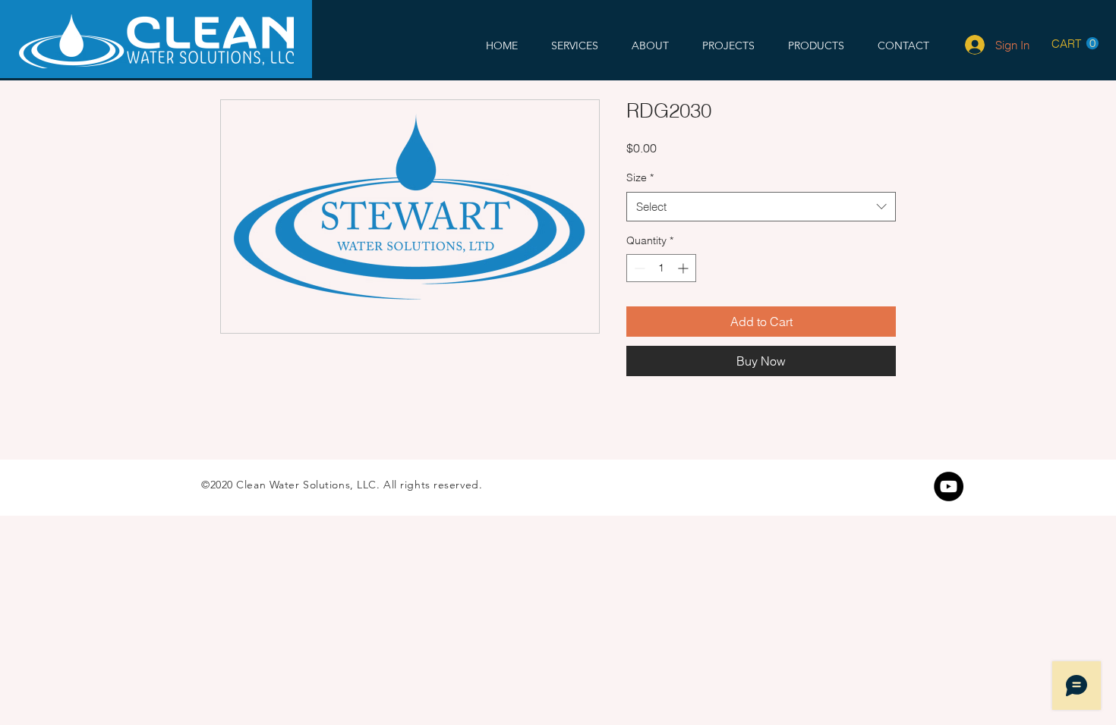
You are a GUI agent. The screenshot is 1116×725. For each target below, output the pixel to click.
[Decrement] (638, 268)
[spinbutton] (661, 268)
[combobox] (761, 206)
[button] (1075, 43)
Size (640, 177)
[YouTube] (948, 486)
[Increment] (684, 268)
